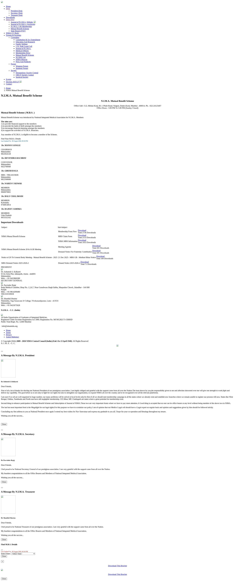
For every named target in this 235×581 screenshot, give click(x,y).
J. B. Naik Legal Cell (24, 46)
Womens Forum (22, 66)
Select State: (5, 554)
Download (82, 230)
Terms (8, 332)
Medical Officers (22, 51)
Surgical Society (22, 77)
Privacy (9, 335)
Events (8, 79)
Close (4, 424)
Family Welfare (22, 44)
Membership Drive (23, 53)
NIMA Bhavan (21, 59)
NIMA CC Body (12, 33)
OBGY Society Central (25, 75)
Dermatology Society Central (27, 73)
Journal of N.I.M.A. (23, 48)
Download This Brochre (117, 566)
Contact (9, 84)
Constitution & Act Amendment (28, 40)
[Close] (2, 351)
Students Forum (22, 68)
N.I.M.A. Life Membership (21, 26)
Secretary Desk (17, 13)
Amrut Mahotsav (12, 337)
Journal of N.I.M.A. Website (22, 22)
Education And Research (25, 42)
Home (8, 6)
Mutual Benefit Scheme (20, 29)
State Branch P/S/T (18, 31)
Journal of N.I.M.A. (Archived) (23, 24)
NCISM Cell (21, 57)
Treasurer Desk (17, 15)
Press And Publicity (23, 62)
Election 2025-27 (13, 82)
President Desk (16, 11)
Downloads (10, 17)
